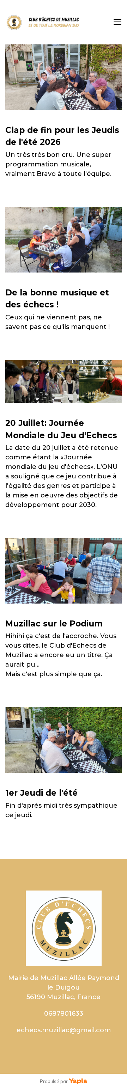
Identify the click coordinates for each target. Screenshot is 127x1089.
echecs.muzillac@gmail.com (64, 1030)
